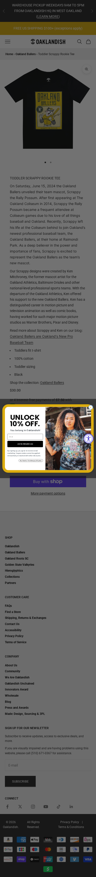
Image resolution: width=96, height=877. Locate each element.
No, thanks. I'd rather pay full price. (31, 460)
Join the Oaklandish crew (25, 444)
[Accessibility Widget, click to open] (89, 438)
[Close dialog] (91, 407)
